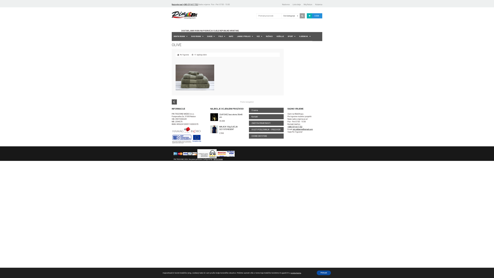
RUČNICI (269, 36)
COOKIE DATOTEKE (259, 136)
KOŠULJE (280, 36)
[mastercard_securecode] (222, 154)
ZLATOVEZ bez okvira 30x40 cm (230, 116)
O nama (255, 110)
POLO (220, 36)
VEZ (258, 36)
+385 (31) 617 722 (295, 127)
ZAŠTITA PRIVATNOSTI (261, 123)
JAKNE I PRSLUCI (244, 36)
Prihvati (324, 273)
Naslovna (286, 4)
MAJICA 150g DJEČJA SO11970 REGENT (228, 128)
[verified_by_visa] (231, 154)
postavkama (296, 273)
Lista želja (297, 4)
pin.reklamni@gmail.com (303, 129)
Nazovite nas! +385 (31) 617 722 (185, 4)
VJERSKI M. (303, 36)
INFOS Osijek (218, 159)
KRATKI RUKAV (179, 36)
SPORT (290, 36)
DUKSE (209, 36)
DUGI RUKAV (196, 36)
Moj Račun (308, 4)
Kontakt (255, 117)
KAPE (231, 36)
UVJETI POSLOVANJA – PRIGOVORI (266, 130)
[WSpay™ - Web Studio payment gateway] (207, 154)
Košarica (318, 4)
